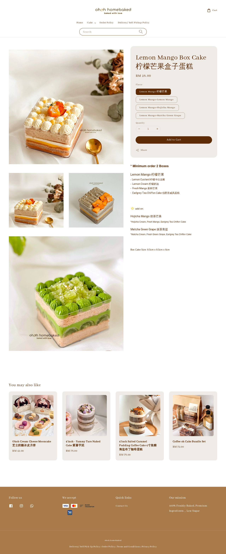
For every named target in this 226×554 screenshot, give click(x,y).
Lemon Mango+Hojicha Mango (157, 107)
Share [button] (144, 150)
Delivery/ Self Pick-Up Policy (84, 546)
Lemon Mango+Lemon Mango (156, 99)
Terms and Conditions (128, 546)
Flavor (139, 84)
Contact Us (122, 505)
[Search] (141, 31)
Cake (90, 22)
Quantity (140, 123)
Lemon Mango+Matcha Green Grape (160, 115)
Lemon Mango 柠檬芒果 (153, 91)
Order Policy (107, 22)
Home (79, 22)
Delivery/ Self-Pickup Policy (134, 22)
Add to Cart (174, 139)
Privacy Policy (149, 546)
